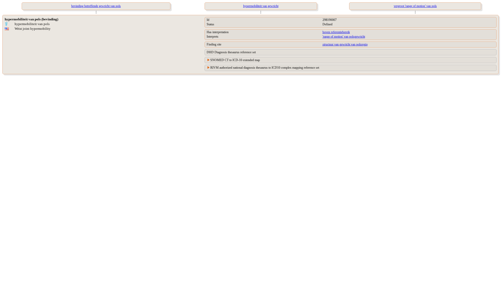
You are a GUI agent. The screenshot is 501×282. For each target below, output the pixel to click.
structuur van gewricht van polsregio (345, 44)
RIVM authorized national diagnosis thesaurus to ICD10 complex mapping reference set (264, 67)
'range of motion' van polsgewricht (344, 36)
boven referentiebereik (336, 32)
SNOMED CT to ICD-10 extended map (235, 60)
